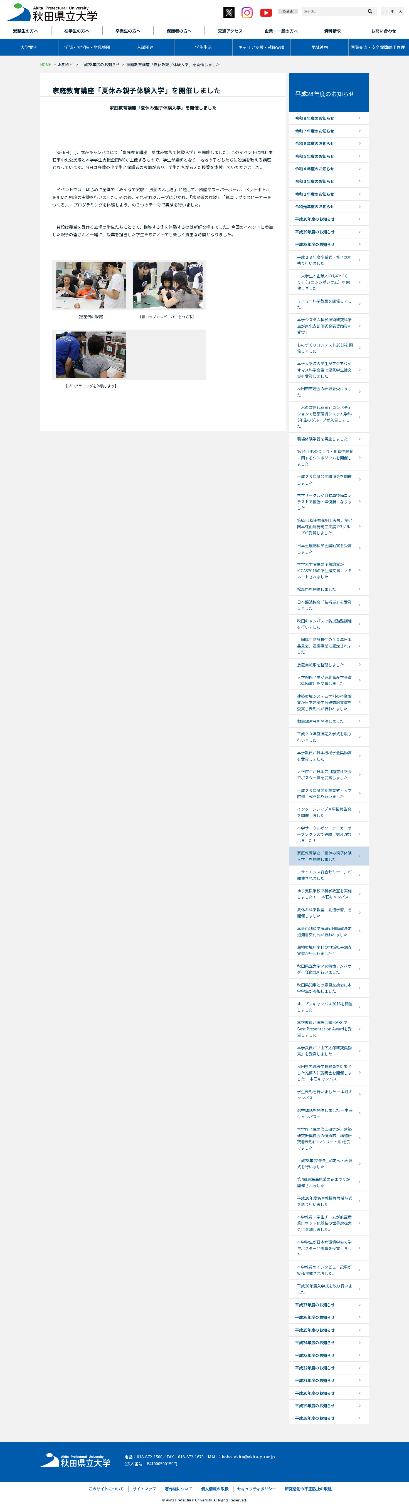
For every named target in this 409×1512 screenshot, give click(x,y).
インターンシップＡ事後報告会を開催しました (324, 812)
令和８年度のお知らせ (314, 118)
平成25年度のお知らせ (315, 1330)
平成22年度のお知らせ (315, 1368)
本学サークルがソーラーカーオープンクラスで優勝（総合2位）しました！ (324, 834)
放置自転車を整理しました (320, 664)
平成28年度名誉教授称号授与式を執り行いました (324, 1201)
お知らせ (65, 64)
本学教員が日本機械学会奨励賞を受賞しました (324, 755)
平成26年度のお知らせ (315, 1317)
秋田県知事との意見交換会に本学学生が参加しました (324, 988)
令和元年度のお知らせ (314, 206)
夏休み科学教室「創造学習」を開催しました (324, 912)
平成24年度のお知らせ (315, 1342)
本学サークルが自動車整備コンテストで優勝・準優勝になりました (324, 501)
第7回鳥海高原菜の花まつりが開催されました (323, 1182)
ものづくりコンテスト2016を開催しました (325, 348)
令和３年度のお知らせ (314, 181)
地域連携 (319, 47)
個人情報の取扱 (214, 1488)
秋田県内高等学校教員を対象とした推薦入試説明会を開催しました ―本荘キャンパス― (324, 1072)
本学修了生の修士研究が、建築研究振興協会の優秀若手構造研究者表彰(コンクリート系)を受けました (324, 1138)
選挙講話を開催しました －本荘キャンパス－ (325, 1113)
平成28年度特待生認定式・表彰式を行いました (324, 1163)
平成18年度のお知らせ (315, 1418)
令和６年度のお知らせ (314, 143)
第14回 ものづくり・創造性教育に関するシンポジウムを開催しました (325, 458)
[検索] (370, 11)
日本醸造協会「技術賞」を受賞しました (324, 605)
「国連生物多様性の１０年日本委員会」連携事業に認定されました (324, 646)
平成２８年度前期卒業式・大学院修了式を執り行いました (324, 793)
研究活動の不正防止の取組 (308, 1488)
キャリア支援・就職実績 (261, 47)
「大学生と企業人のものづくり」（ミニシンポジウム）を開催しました (323, 282)
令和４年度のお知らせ (314, 168)
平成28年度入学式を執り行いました (324, 1289)
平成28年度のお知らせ (100, 64)
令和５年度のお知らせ (314, 156)
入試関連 (145, 47)
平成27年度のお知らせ (315, 1304)
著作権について (178, 1488)
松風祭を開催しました (316, 589)
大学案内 (29, 47)
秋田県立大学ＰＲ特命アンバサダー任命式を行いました (324, 969)
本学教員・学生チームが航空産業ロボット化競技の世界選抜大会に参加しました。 (324, 1223)
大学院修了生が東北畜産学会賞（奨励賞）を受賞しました (324, 680)
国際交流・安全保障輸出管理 (378, 47)
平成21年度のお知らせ (315, 1380)
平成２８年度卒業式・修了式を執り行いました (324, 260)
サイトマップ (144, 1488)
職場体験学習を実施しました (322, 439)
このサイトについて (106, 1488)
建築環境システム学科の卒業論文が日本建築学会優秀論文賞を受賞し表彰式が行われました (324, 702)
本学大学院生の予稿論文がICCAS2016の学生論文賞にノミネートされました (324, 570)
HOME (45, 64)
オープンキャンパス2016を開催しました (325, 1007)
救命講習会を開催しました (320, 721)
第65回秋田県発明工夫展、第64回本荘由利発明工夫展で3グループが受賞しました (325, 526)
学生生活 (203, 47)
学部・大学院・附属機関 (87, 47)
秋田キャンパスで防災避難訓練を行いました (324, 624)
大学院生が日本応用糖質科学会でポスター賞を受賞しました (324, 774)
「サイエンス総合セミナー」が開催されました (324, 875)
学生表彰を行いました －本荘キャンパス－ (325, 1094)
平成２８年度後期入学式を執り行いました (324, 737)
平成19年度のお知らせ (315, 1405)
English (288, 11)
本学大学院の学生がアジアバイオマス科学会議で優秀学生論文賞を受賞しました (324, 370)
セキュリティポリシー (256, 1488)
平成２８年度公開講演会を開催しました (324, 479)
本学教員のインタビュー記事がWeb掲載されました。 (324, 1270)
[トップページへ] (75, 1459)
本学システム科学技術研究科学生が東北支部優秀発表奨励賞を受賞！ (324, 326)
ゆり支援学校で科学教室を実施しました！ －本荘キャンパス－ (325, 894)
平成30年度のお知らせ (315, 219)
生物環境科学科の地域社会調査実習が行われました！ (324, 950)
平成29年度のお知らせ (315, 232)
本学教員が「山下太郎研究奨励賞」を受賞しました (324, 1051)
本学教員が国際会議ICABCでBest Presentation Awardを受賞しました (324, 1029)
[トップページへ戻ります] (51, 10)
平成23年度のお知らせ (315, 1355)
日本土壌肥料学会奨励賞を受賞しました (324, 548)
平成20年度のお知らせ (315, 1393)
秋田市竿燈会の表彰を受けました (324, 391)
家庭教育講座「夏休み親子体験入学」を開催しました (324, 856)
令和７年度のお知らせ (314, 131)
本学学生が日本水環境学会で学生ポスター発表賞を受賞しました (324, 1248)
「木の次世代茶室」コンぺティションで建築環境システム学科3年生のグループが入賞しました (324, 417)
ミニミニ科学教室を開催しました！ (324, 304)
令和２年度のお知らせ (314, 194)
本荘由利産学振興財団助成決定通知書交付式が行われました (324, 931)
